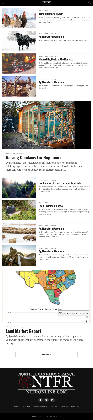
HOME (16, 406)
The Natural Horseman (40, 406)
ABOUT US (64, 406)
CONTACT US (74, 406)
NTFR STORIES (25, 406)
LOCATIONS (54, 406)
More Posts (46, 354)
